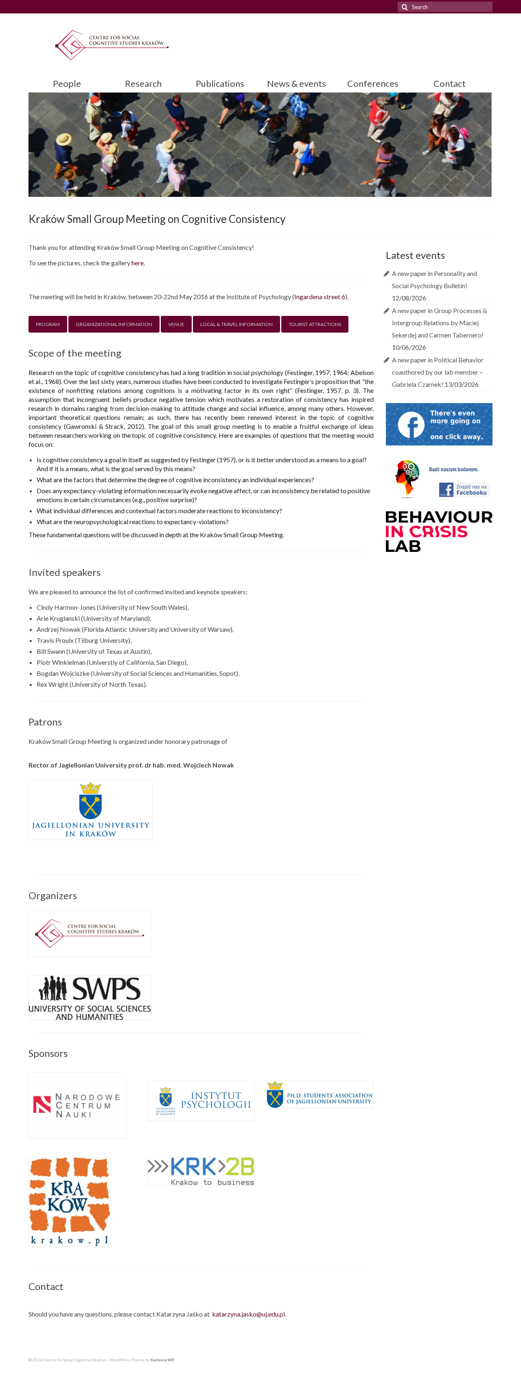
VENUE (176, 324)
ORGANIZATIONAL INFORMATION (114, 324)
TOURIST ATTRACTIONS (315, 324)
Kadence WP (162, 1359)
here (137, 263)
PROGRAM (48, 324)
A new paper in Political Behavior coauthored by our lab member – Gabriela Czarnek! (438, 372)
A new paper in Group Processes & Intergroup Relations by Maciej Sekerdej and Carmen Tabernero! (439, 323)
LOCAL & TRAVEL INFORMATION (236, 324)
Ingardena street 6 (319, 296)
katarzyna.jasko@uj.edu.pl (248, 1314)
